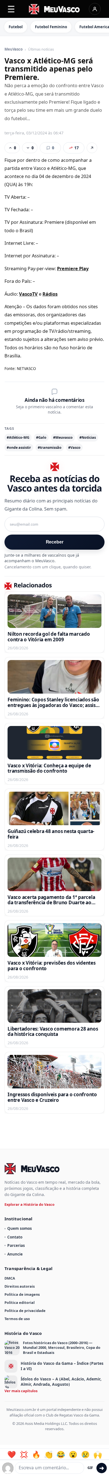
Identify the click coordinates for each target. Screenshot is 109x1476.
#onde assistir (19, 447)
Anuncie (15, 1254)
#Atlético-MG (18, 437)
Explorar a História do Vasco (29, 1204)
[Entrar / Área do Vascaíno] (95, 9)
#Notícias (87, 437)
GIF (90, 1467)
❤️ (11, 1454)
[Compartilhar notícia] (92, 148)
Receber (54, 542)
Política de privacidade (25, 1310)
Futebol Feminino (51, 26)
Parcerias (16, 1245)
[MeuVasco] (54, 9)
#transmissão (49, 447)
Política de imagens (22, 1294)
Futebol (16, 26)
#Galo (41, 437)
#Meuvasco (63, 437)
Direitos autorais (19, 1286)
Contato (14, 1237)
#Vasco (74, 447)
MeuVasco (13, 49)
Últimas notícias (41, 49)
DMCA (9, 1278)
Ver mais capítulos (20, 1390)
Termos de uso (17, 1318)
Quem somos (19, 1228)
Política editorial (19, 1302)
